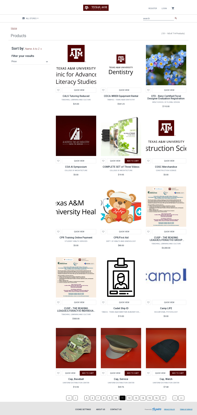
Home (14, 28)
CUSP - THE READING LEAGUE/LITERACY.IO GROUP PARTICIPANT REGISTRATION (166, 240)
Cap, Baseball (76, 379)
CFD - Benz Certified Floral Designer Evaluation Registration (166, 97)
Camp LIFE (166, 308)
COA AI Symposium (76, 166)
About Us (100, 409)
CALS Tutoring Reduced (76, 96)
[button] (30, 61)
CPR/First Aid (121, 237)
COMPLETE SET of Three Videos (121, 166)
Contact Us (116, 409)
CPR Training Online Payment (76, 237)
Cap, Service (121, 379)
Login (164, 8)
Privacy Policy (169, 409)
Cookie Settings (83, 409)
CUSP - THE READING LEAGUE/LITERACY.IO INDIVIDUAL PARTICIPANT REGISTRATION (76, 311)
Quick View (79, 90)
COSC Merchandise (166, 166)
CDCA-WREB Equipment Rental (121, 96)
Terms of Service (186, 409)
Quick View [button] (79, 232)
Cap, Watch (166, 379)
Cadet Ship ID (121, 308)
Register (153, 8)
